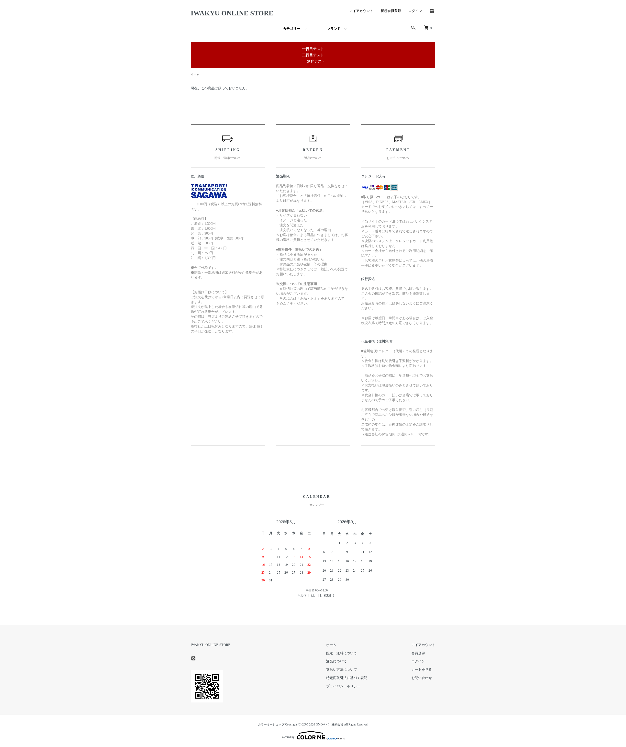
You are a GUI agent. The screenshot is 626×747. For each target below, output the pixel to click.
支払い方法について (341, 669)
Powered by (287, 737)
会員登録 (418, 653)
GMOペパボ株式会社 (329, 724)
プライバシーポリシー (343, 686)
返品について (336, 661)
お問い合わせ (421, 678)
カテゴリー (291, 29)
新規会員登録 (390, 11)
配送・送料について (341, 653)
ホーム (195, 74)
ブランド (334, 29)
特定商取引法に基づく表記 (346, 678)
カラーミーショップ (271, 724)
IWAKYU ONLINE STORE (232, 13)
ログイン (415, 11)
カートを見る (421, 669)
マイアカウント (361, 11)
